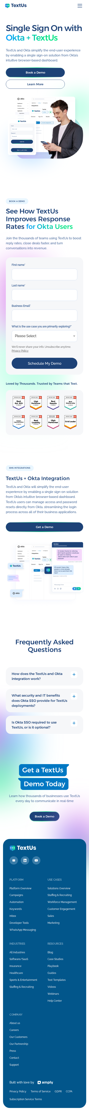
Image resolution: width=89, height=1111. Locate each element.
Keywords (16, 909)
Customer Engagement (61, 909)
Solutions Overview (59, 888)
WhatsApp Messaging (23, 929)
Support (14, 1064)
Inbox (13, 915)
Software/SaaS (19, 959)
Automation (17, 902)
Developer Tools (19, 922)
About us (15, 1023)
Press (13, 1050)
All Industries (17, 952)
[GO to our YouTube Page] (36, 860)
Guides (52, 973)
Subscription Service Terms (26, 1099)
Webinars (53, 993)
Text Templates (57, 979)
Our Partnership (19, 1043)
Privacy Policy (20, 350)
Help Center (55, 1000)
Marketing (53, 922)
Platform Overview (21, 888)
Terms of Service (41, 1091)
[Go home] (16, 6)
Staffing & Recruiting (60, 895)
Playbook (53, 966)
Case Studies (55, 959)
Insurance (15, 966)
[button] (80, 6)
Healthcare (16, 973)
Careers (14, 1030)
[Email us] (14, 860)
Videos (52, 986)
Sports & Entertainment (23, 979)
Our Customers (18, 1037)
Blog (50, 952)
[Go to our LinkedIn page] (25, 860)
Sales (51, 915)
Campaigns (16, 895)
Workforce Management (62, 902)
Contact (14, 1057)
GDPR (58, 1091)
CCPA (69, 1091)
